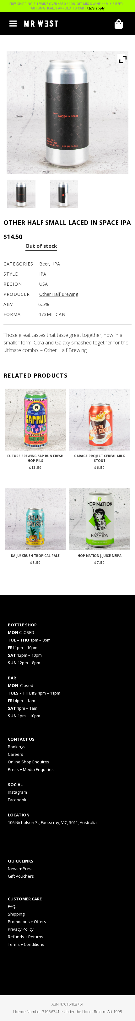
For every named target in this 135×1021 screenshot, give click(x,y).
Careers (15, 754)
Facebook (17, 800)
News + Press (21, 868)
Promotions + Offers (27, 921)
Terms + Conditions (26, 944)
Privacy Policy (21, 929)
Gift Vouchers (21, 876)
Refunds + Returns (25, 937)
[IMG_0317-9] (25, 194)
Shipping (16, 914)
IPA (56, 264)
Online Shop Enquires (28, 762)
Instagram (17, 792)
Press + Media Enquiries (31, 769)
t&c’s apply (96, 8)
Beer (44, 264)
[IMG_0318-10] (67, 194)
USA (43, 284)
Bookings (16, 746)
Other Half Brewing (58, 294)
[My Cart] (121, 24)
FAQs (13, 906)
